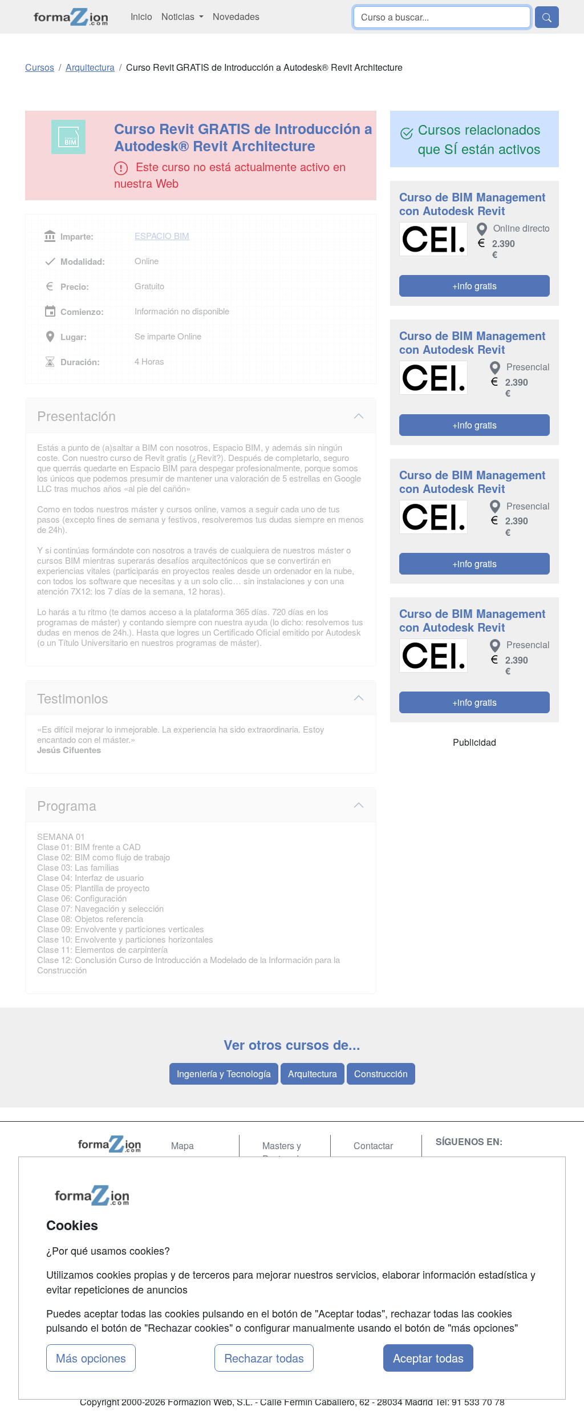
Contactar (373, 1145)
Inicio (141, 16)
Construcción (381, 1073)
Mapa (182, 1145)
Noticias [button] (179, 16)
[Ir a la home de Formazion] (109, 1144)
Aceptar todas (428, 1357)
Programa (66, 805)
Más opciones (91, 1357)
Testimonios (72, 698)
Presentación (76, 415)
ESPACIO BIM (162, 235)
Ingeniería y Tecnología (224, 1073)
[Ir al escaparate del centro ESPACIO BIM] (70, 137)
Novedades (236, 16)
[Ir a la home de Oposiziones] (71, 17)
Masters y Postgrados (285, 1152)
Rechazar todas (264, 1357)
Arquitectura (312, 1073)
